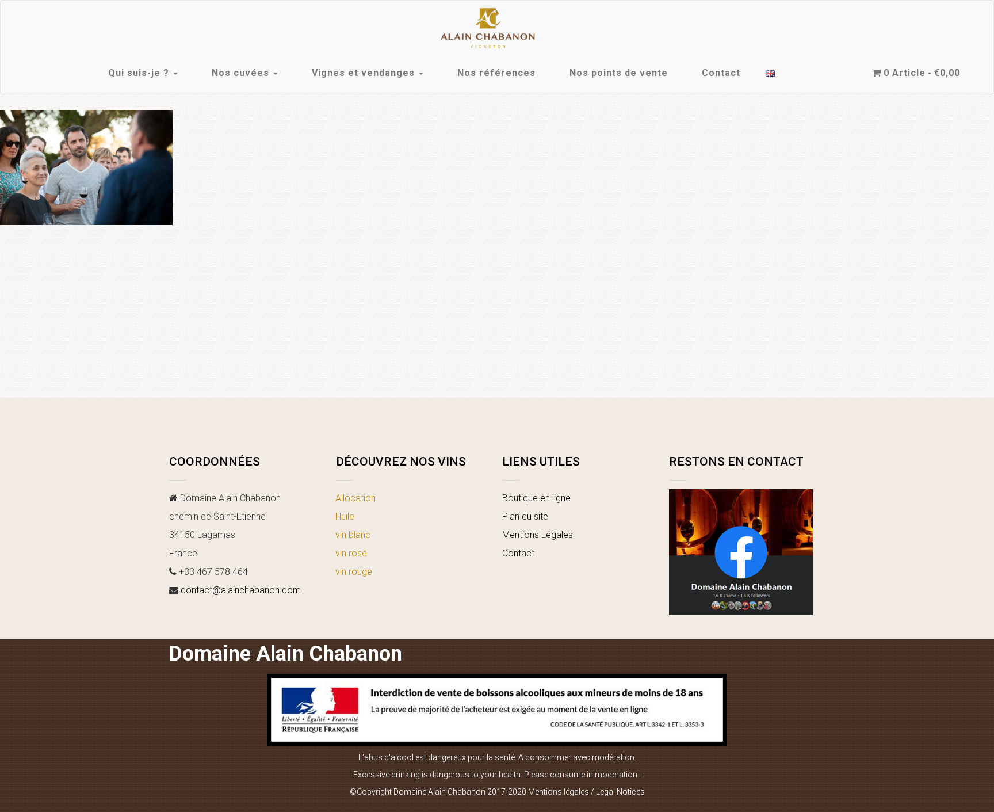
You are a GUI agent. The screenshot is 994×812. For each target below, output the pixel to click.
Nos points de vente (618, 72)
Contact (721, 72)
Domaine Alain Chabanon (285, 654)
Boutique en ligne (536, 498)
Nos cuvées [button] (242, 72)
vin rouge (353, 571)
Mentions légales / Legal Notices (586, 791)
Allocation (355, 498)
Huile (344, 516)
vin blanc (352, 534)
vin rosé (351, 553)
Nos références (496, 72)
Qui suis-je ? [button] (140, 72)
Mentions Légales (537, 534)
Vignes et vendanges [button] (365, 72)
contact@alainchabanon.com (241, 590)
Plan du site (525, 516)
